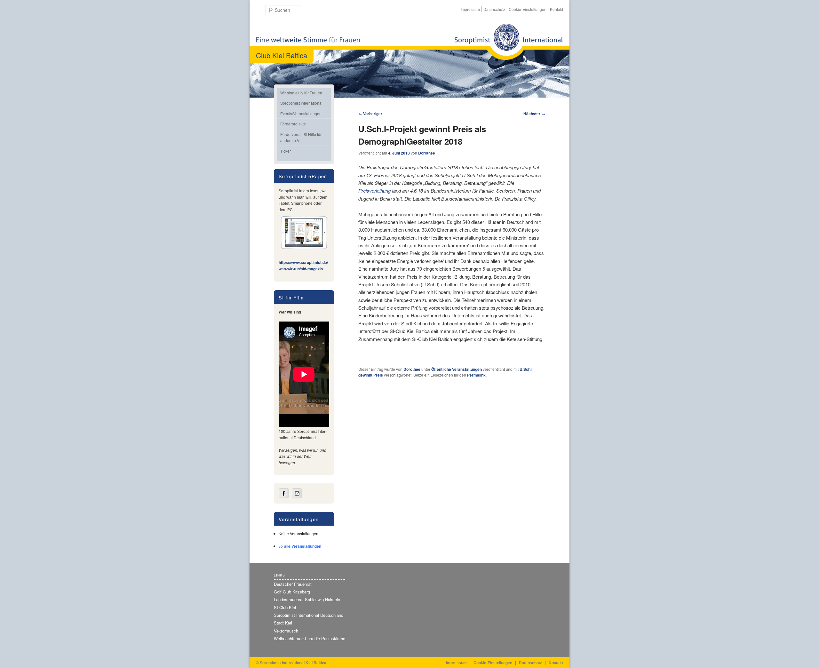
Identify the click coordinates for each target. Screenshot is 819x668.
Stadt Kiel (283, 623)
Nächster (534, 113)
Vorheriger (370, 113)
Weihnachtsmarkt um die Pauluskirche (309, 638)
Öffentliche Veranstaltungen (456, 369)
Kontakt (556, 9)
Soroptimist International (301, 103)
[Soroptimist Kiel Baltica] (508, 42)
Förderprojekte (293, 123)
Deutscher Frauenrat (293, 584)
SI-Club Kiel (285, 607)
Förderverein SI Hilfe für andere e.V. (301, 137)
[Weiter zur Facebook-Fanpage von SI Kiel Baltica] (284, 497)
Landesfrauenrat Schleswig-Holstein (307, 599)
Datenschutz (494, 9)
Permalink (476, 375)
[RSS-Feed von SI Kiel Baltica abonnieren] (297, 497)
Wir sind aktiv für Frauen (301, 92)
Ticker (285, 151)
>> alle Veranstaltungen (300, 546)
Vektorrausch (286, 631)
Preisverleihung (374, 190)
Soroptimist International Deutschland (308, 615)
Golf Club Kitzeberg (292, 592)
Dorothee (426, 153)
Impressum (470, 9)
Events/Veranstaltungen (301, 113)
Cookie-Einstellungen (527, 9)
